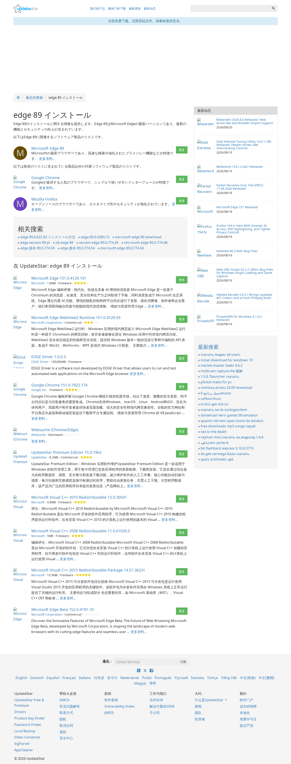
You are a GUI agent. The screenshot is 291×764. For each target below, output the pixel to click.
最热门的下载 (117, 8)
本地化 (245, 712)
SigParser (22, 743)
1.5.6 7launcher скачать (220, 376)
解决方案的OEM (162, 706)
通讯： (107, 661)
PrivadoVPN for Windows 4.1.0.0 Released (239, 318)
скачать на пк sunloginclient (224, 409)
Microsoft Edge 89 (47, 148)
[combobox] (229, 8)
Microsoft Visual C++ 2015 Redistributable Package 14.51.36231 (88, 570)
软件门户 (246, 700)
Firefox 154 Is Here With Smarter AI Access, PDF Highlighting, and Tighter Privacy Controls (243, 229)
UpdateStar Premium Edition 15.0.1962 (66, 452)
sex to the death (214, 431)
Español (53, 677)
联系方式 (66, 712)
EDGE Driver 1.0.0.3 (48, 356)
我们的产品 (97, 8)
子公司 (155, 712)
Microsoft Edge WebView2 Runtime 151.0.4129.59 (75, 317)
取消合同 (66, 725)
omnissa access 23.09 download (226, 387)
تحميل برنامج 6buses (216, 393)
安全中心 (66, 738)
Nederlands (129, 677)
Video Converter (27, 737)
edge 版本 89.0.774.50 (37, 248)
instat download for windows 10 (227, 360)
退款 (62, 732)
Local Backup (24, 731)
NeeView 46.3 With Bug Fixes (237, 251)
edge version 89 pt (35, 242)
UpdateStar (39, 457)
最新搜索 (208, 346)
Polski (147, 677)
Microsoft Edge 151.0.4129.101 (58, 278)
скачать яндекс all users (220, 354)
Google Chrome (45, 177)
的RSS (109, 712)
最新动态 (150, 8)
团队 (198, 712)
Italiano (85, 677)
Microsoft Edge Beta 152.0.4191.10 (62, 609)
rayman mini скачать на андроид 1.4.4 (232, 437)
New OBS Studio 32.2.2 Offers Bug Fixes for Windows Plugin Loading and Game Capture (244, 272)
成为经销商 (248, 706)
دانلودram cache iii (214, 442)
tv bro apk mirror (215, 404)
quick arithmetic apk (217, 459)
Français (69, 677)
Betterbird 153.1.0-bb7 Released (239, 167)
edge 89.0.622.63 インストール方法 (47, 237)
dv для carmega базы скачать (225, 453)
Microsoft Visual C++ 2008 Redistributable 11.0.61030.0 (80, 530)
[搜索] (273, 8)
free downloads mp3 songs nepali (228, 426)
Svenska (197, 677)
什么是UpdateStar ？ (211, 700)
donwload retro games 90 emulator (229, 415)
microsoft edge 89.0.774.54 (122, 248)
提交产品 (246, 725)
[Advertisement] (145, 59)
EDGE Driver (40, 362)
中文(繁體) (266, 677)
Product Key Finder (29, 718)
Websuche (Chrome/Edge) (54, 429)
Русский (181, 677)
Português (163, 677)
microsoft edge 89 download (138, 237)
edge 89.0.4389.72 (95, 237)
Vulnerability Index (119, 706)
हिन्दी (153, 683)
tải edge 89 (64, 242)
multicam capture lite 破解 (222, 371)
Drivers (20, 711)
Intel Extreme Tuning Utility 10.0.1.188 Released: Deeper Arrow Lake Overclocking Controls (243, 144)
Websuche (38, 435)
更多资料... (47, 158)
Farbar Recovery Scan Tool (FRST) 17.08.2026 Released (239, 186)
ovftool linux (211, 398)
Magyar (140, 683)
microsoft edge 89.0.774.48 (145, 242)
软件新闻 (111, 700)
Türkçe (212, 677)
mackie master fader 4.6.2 (221, 365)
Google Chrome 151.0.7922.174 (59, 385)
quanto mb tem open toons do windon (232, 420)
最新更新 (135, 8)
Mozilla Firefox (44, 199)
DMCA (64, 700)
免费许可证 (248, 719)
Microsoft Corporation (46, 322)
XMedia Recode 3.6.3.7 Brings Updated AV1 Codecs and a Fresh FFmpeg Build (244, 296)
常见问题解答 (69, 706)
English (21, 677)
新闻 (198, 706)
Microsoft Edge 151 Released (237, 207)
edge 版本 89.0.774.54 (77, 248)
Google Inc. (39, 390)
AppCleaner (23, 750)
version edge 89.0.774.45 (98, 242)
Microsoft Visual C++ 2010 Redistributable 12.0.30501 (79, 497)
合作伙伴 (156, 700)
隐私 (62, 719)
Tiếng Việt (229, 677)
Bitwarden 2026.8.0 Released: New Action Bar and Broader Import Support (244, 121)
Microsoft (38, 283)
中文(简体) (248, 677)
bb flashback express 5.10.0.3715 (227, 448)
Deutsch (37, 677)
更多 (182, 150)
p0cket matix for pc (216, 382)
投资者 (200, 719)
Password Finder (27, 724)
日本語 (99, 677)
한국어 (112, 677)
